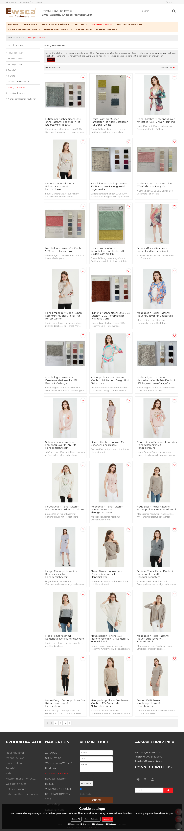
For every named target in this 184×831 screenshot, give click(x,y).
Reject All (76, 819)
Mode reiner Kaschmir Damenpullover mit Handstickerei (64, 637)
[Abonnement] (168, 790)
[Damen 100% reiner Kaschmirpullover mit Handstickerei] (157, 676)
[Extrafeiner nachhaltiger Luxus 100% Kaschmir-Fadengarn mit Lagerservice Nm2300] (65, 95)
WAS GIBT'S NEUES (101, 24)
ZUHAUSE (13, 24)
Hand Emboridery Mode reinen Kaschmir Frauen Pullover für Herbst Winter (63, 316)
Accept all (107, 819)
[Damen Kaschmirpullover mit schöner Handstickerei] (111, 418)
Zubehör (87, 783)
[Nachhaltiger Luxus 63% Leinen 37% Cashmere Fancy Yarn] (157, 159)
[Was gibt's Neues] (51, 60)
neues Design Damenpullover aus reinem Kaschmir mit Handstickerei (65, 703)
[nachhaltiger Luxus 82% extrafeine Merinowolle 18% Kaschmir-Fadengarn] (65, 353)
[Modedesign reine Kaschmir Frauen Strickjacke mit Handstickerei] (157, 612)
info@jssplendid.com (151, 761)
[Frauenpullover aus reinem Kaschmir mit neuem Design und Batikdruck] (111, 353)
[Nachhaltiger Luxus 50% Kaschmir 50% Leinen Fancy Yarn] (65, 224)
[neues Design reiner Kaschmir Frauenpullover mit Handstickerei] (65, 482)
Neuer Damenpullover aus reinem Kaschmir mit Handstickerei (61, 186)
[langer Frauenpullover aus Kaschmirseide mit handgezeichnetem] (65, 547)
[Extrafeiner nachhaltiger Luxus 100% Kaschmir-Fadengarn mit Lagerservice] (111, 159)
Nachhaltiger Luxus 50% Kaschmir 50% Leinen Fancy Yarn (65, 249)
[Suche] (174, 11)
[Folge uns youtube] (138, 779)
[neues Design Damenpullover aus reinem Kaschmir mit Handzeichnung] (157, 418)
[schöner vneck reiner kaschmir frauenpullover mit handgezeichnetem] (157, 547)
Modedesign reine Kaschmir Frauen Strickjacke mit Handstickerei (153, 639)
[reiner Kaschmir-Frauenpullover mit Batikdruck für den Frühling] (157, 95)
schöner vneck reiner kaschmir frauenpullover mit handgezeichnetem (155, 574)
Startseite (13, 37)
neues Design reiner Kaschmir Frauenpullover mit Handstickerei (64, 508)
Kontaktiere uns (106, 29)
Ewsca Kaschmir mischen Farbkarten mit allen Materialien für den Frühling (109, 122)
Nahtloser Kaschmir (129, 24)
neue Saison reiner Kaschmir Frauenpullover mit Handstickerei (156, 508)
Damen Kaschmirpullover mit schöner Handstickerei (108, 443)
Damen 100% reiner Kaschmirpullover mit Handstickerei (149, 703)
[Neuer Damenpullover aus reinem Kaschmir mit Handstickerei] (65, 159)
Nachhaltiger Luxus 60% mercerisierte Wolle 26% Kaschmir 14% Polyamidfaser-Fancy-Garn (156, 380)
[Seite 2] (69, 723)
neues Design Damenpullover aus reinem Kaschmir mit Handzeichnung (157, 445)
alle (22, 37)
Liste (170, 67)
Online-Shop (84, 29)
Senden (96, 800)
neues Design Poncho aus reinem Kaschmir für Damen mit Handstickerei (110, 639)
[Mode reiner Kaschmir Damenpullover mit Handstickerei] (65, 612)
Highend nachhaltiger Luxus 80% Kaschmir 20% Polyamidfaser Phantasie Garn (110, 316)
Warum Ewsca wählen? (56, 24)
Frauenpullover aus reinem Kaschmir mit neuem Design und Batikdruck (110, 380)
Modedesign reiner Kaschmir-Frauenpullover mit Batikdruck (155, 314)
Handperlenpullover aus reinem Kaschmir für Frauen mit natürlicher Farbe (110, 703)
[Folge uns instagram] (152, 779)
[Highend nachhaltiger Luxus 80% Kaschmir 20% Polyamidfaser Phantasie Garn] (111, 289)
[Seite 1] (47, 723)
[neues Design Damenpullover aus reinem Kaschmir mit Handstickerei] (65, 676)
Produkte (81, 24)
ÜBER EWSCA (30, 24)
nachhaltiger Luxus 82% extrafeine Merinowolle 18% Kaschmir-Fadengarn (61, 380)
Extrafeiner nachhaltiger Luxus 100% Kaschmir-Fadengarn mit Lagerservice (109, 186)
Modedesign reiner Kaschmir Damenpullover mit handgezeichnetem (107, 509)
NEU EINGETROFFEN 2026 (58, 29)
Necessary (74, 824)
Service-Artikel (86, 794)
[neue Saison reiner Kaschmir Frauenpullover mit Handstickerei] (157, 482)
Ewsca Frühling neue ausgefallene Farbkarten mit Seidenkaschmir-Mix (107, 251)
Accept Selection (92, 819)
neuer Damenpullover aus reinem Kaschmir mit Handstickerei (106, 574)
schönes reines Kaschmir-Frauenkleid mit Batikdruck (152, 249)
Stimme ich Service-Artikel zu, (95, 792)
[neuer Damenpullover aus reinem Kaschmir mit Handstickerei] (111, 547)
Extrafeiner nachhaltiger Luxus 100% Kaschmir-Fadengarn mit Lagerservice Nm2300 (63, 122)
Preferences (99, 824)
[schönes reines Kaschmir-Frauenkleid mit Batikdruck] (157, 224)
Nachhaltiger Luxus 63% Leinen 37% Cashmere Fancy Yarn (155, 185)
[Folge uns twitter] (145, 779)
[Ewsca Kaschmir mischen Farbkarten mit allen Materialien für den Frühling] (111, 95)
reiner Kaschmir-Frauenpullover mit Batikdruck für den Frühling (156, 120)
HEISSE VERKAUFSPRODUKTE (24, 29)
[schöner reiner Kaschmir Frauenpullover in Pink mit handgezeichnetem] (65, 418)
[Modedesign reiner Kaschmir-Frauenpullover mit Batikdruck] (157, 289)
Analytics (87, 824)
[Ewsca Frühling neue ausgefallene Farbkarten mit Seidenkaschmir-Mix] (111, 224)
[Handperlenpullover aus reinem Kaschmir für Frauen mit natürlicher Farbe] (111, 676)
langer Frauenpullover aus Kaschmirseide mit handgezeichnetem (61, 574)
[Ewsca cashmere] (24, 12)
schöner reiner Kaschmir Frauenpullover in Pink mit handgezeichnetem (60, 445)
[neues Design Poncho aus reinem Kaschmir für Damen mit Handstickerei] (111, 612)
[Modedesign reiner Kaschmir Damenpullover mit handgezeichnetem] (111, 482)
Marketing (112, 824)
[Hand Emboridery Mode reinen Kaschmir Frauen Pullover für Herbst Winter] (65, 289)
